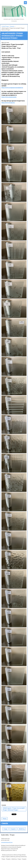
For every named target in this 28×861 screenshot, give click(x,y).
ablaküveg (22, 829)
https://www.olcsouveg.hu (8, 97)
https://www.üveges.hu (8, 102)
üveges (5, 829)
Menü (25, 2)
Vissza (4, 818)
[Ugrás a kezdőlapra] (14, 9)
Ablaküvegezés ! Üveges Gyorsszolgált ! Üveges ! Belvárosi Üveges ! (14, 809)
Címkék (3, 805)
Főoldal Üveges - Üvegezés (7, 26)
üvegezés (13, 829)
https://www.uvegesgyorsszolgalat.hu (12, 87)
